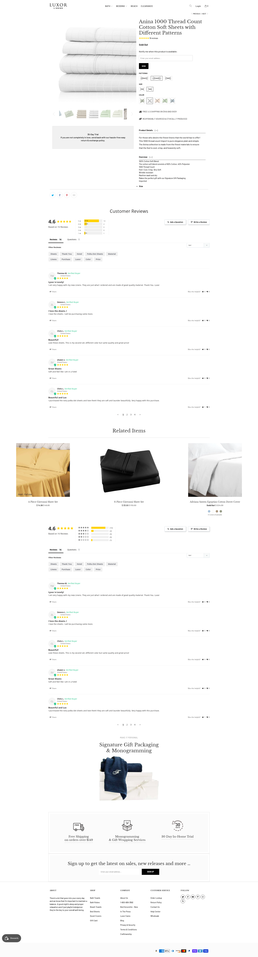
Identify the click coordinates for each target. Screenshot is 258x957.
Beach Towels (95, 907)
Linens (54, 259)
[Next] (131, 114)
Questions (71, 239)
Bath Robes (95, 902)
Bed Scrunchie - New (129, 907)
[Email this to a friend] (74, 195)
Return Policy (156, 902)
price (98, 259)
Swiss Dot (144, 78)
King (142, 89)
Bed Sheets (95, 911)
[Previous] (54, 114)
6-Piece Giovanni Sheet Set (129, 470)
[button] (203, 291)
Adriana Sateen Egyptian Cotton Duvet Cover (215, 470)
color (88, 259)
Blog (122, 920)
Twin (150, 89)
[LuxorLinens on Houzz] (183, 901)
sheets (54, 254)
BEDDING (120, 6)
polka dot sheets (95, 254)
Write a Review (200, 222)
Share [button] (54, 291)
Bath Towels (95, 898)
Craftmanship (126, 934)
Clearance (147, 6)
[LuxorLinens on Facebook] (188, 897)
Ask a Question (176, 222)
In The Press (125, 911)
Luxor (78, 259)
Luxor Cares (125, 916)
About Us (124, 898)
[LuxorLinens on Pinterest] (198, 897)
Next (204, 14)
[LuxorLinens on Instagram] (203, 897)
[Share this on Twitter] (53, 195)
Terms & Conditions (128, 929)
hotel (79, 254)
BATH (108, 6)
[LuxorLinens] (77, 6)
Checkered (156, 78)
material (112, 254)
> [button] (140, 414)
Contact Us (155, 907)
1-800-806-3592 (126, 902)
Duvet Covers (95, 916)
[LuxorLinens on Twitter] (183, 897)
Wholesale (154, 916)
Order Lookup (156, 898)
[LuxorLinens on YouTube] (193, 897)
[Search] (190, 6)
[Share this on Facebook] (60, 195)
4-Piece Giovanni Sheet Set (43, 470)
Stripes (168, 78)
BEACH (134, 6)
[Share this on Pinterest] (67, 195)
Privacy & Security (127, 925)
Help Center (155, 911)
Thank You (67, 254)
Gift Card (93, 920)
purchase (66, 259)
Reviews (53, 239)
